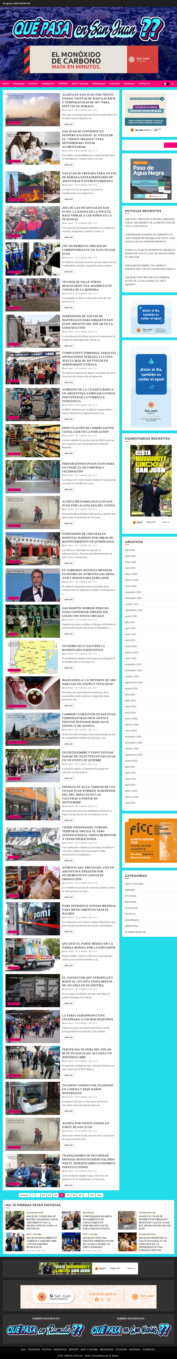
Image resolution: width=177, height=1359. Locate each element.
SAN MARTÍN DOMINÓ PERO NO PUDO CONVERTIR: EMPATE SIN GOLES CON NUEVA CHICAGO (85, 612)
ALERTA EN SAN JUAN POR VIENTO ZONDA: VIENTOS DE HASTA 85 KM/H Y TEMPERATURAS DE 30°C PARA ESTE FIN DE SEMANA (88, 100)
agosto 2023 (131, 760)
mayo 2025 (130, 634)
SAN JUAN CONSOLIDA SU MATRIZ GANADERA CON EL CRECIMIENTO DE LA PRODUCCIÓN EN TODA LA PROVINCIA (150, 223)
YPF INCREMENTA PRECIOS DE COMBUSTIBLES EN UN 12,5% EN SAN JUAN (88, 250)
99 (80, 1195)
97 (68, 1195)
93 (43, 1195)
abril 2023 (130, 784)
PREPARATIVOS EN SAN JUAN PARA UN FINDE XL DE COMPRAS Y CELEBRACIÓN (88, 467)
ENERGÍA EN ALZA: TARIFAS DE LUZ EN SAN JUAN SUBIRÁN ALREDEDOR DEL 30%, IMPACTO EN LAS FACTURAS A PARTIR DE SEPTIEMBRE (88, 794)
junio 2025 (130, 628)
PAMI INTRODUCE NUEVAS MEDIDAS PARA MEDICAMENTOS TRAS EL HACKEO (89, 909)
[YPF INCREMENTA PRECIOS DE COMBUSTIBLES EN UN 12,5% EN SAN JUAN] (33, 259)
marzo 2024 (131, 718)
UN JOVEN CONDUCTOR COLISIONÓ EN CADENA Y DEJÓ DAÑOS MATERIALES (87, 1089)
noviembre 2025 (133, 598)
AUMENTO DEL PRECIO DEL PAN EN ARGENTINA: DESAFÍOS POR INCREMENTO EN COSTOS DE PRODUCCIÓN (88, 873)
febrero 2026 (132, 580)
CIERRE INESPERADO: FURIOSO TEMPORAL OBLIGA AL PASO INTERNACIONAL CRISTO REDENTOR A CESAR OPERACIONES (89, 833)
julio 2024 (130, 694)
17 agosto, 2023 (85, 436)
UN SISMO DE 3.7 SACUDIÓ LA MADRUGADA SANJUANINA (83, 648)
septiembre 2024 (134, 682)
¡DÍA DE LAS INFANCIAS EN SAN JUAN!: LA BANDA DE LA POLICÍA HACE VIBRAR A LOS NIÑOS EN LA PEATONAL (87, 213)
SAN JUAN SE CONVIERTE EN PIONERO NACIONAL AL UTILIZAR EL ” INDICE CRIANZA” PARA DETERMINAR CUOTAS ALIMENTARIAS (87, 139)
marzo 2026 (131, 574)
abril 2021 (130, 802)
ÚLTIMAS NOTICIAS (17, 706)
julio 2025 (130, 622)
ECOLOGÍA (114, 83)
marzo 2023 (131, 790)
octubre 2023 (132, 748)
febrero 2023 (132, 796)
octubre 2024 (132, 676)
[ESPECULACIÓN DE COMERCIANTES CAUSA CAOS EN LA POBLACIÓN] (33, 440)
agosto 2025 (131, 616)
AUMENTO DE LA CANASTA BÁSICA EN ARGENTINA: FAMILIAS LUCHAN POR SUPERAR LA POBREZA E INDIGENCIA (88, 395)
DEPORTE (63, 83)
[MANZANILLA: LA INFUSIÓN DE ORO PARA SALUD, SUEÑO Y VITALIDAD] (33, 693)
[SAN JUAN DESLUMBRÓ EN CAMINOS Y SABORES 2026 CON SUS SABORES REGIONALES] (15, 1241)
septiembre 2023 (134, 754)
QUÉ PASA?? (69, 110)
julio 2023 (130, 766)
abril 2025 (130, 640)
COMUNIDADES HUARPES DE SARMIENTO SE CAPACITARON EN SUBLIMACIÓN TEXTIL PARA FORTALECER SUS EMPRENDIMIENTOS (150, 238)
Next (99, 1195)
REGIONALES (99, 83)
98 (74, 1195)
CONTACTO (144, 83)
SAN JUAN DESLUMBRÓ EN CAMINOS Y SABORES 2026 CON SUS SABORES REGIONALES (41, 1242)
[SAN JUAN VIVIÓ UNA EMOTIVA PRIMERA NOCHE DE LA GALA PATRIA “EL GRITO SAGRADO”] (71, 1241)
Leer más (68, 124)
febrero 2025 (132, 652)
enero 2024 (131, 730)
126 (92, 1195)
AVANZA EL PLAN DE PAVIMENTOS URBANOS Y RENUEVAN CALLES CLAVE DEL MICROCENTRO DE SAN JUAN (150, 253)
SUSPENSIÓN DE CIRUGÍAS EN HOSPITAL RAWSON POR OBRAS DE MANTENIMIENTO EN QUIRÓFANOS (88, 537)
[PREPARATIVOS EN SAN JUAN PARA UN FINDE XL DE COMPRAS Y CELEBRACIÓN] (33, 476)
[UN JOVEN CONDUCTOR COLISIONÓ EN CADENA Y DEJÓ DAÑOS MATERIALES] (33, 1098)
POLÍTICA (33, 83)
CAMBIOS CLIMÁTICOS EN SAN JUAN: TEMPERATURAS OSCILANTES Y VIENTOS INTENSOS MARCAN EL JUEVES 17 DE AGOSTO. (89, 720)
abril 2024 (130, 712)
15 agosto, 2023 (85, 1171)
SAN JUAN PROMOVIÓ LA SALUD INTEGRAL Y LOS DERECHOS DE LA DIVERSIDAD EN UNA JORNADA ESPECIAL (153, 1244)
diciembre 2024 (133, 664)
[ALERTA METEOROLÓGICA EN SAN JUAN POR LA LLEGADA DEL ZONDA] (33, 512)
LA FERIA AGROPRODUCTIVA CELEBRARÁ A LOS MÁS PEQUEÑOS (87, 1017)
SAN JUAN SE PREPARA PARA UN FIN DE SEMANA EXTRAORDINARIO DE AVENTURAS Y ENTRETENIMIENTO (89, 177)
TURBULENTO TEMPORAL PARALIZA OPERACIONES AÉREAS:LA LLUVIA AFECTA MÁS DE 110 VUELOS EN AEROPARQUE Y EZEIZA (89, 358)
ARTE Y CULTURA (80, 83)
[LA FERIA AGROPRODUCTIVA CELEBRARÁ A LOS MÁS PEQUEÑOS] (33, 1026)
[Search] (172, 83)
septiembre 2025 (134, 610)
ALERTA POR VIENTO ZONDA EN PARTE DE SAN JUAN (85, 1125)
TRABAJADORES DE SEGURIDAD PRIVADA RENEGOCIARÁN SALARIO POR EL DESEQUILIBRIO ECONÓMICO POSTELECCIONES (88, 1161)
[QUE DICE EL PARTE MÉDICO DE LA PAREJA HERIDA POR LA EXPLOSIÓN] (33, 954)
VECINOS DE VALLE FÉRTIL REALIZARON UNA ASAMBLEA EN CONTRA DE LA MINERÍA (87, 285)
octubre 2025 (132, 604)
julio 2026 (130, 550)
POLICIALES (18, 83)
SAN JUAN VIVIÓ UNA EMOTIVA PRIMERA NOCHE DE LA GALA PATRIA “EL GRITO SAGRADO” (147, 281)
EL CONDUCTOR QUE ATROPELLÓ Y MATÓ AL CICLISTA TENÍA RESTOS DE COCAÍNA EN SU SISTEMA (87, 981)
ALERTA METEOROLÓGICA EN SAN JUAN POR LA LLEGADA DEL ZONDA (88, 503)
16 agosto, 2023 (85, 843)
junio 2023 (130, 772)
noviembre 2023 (133, 742)
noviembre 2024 (133, 670)
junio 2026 (130, 555)
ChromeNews (98, 1355)
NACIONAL (129, 83)
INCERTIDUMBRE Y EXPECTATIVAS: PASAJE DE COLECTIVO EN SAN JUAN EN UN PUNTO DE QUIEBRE (88, 756)
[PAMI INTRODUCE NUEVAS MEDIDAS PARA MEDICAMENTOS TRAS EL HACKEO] (33, 918)
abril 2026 (130, 567)
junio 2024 (130, 700)
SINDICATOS (48, 83)
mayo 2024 (130, 706)
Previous (24, 1195)
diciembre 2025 (133, 592)
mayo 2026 (130, 562)
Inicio (6, 83)
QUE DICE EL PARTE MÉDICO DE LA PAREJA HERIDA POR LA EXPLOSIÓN (89, 945)
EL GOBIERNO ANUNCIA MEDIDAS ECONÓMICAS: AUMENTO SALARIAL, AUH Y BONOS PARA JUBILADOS (88, 574)
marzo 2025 (131, 646)
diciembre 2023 (133, 736)
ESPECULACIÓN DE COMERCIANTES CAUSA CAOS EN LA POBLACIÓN (88, 430)
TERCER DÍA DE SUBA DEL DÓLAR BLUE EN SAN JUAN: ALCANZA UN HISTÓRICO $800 (87, 1053)
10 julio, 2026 (34, 1251)
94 (49, 1195)
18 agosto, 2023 (85, 110)
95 (55, 1195)
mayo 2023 (130, 778)
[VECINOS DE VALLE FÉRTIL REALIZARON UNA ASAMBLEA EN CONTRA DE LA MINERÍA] (33, 294)
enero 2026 (131, 586)
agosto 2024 (131, 688)
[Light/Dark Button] (166, 83)
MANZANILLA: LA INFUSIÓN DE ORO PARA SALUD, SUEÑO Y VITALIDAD (89, 682)
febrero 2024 (132, 724)
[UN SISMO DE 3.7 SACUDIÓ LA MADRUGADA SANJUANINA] (33, 657)
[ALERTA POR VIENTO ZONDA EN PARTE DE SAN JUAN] (33, 1134)
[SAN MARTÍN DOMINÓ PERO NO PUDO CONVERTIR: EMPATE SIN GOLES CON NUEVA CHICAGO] (33, 621)
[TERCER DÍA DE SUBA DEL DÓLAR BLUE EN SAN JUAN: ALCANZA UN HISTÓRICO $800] (33, 1062)
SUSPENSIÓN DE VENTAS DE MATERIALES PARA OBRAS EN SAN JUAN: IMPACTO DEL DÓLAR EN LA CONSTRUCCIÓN (87, 322)
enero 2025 (131, 658)
